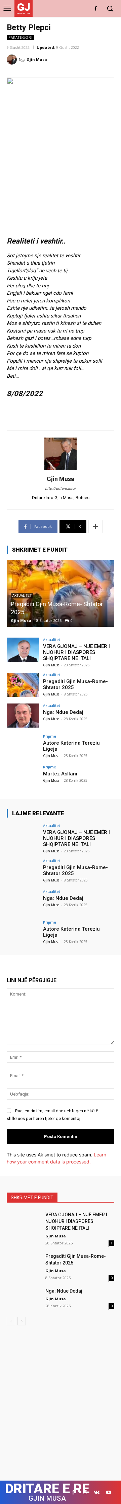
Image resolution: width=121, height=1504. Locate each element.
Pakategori (20, 37)
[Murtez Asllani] (23, 777)
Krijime (49, 736)
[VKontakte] (97, 1492)
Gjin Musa (37, 59)
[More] (95, 526)
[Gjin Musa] (13, 60)
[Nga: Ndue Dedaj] (23, 715)
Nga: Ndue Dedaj (63, 712)
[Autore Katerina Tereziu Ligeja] (23, 746)
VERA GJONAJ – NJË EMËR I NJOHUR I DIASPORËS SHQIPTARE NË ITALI (76, 652)
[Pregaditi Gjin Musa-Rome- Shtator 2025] (23, 685)
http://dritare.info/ (60, 488)
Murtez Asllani (60, 774)
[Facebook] (95, 9)
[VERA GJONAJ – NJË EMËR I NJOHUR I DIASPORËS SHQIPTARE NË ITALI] (23, 650)
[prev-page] (11, 1321)
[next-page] (21, 1321)
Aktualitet (51, 639)
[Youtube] (108, 1492)
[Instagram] (85, 1492)
